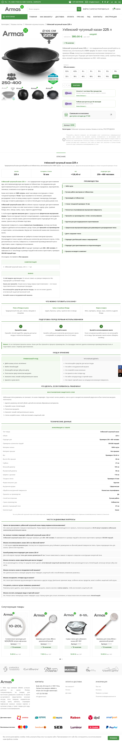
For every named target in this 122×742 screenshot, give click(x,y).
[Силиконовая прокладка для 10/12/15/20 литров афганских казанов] (15, 624)
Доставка (68, 693)
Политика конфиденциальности (106, 696)
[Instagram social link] (105, 1)
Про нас (98, 686)
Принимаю (113, 738)
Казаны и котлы (16, 24)
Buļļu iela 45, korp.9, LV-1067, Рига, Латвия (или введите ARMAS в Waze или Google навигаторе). (48, 688)
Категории (5, 24)
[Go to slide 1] (60, 659)
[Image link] (7, 682)
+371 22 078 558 (41, 694)
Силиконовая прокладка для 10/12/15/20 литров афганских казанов (16, 641)
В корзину (76, 85)
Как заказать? (69, 686)
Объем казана (69, 67)
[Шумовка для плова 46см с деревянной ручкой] (46, 624)
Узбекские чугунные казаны (34, 24)
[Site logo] (14, 9)
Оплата (67, 690)
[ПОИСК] (79, 9)
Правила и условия (102, 693)
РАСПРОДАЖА (109, 129)
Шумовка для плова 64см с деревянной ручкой (106, 640)
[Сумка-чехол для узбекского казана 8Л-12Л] (76, 624)
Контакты (99, 690)
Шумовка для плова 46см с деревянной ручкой (46, 640)
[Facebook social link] (102, 1)
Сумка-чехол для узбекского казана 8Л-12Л (76, 640)
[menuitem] (112, 2)
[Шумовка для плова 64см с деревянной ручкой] (106, 624)
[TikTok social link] (107, 1)
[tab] (61, 156)
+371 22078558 (77, 2)
